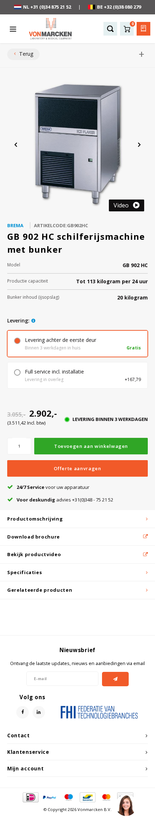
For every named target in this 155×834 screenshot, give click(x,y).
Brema (15, 225)
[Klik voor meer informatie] (33, 320)
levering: (18, 320)
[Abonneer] (115, 679)
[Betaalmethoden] (30, 796)
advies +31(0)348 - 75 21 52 (65, 499)
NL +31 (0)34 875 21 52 (47, 7)
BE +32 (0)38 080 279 (119, 7)
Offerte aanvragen (77, 468)
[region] (126, 805)
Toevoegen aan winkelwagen (91, 446)
